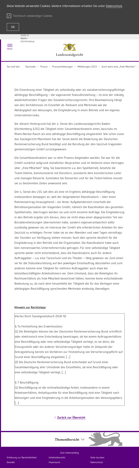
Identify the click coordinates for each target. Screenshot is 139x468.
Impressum (54, 462)
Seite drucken (97, 457)
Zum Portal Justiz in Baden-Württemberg (27, 37)
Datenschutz (114, 6)
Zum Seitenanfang (69, 452)
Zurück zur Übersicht (71, 417)
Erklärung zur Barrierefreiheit (22, 457)
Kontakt (11, 462)
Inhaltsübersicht (57, 457)
